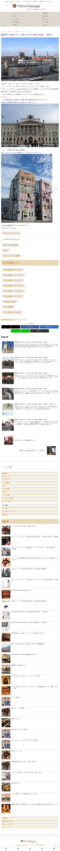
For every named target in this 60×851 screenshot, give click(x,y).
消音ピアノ (8, 514)
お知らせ (7, 492)
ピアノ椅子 (9, 508)
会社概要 (9, 818)
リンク (7, 827)
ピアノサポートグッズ (12, 511)
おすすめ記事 (8, 488)
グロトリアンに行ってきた (21, 319)
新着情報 (7, 473)
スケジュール (10, 476)
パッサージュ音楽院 (10, 498)
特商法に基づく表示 (12, 821)
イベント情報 (8, 495)
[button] (39, 331)
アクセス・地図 (9, 501)
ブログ (7, 485)
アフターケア (10, 479)
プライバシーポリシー (11, 824)
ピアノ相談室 (8, 482)
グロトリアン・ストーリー (8, 319)
